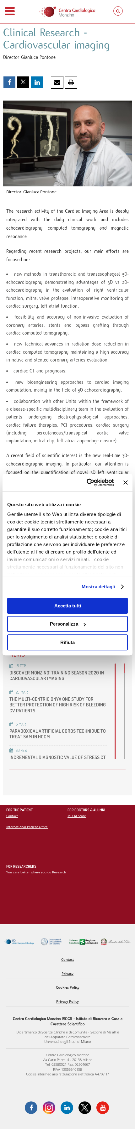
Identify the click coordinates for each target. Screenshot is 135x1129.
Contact (12, 816)
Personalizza (64, 624)
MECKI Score (77, 816)
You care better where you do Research (36, 872)
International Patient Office (27, 827)
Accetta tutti (67, 605)
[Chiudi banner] (125, 482)
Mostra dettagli (98, 586)
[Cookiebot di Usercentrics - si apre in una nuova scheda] (87, 482)
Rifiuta (67, 642)
